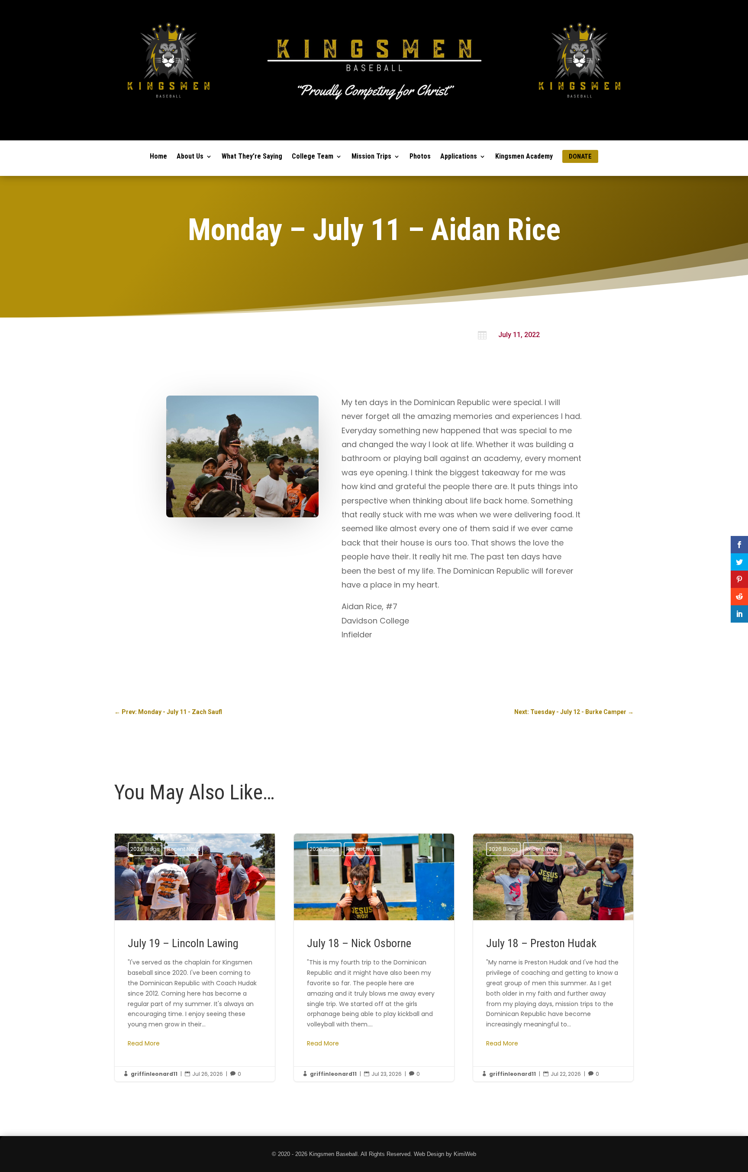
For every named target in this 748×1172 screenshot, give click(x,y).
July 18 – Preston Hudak (553, 957)
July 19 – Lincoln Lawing (195, 957)
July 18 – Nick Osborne (374, 957)
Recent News (183, 849)
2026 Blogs (145, 849)
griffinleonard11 (154, 1074)
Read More (144, 1043)
